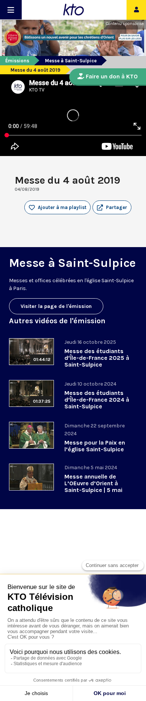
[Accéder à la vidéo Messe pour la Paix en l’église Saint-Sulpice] (31, 435)
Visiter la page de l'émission (56, 306)
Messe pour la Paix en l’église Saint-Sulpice (94, 446)
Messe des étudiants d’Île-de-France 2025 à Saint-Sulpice (96, 358)
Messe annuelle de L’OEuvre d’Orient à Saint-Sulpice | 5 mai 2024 (93, 486)
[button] (111, 207)
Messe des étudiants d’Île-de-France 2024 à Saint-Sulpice (96, 399)
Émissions (17, 60)
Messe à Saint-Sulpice (71, 60)
